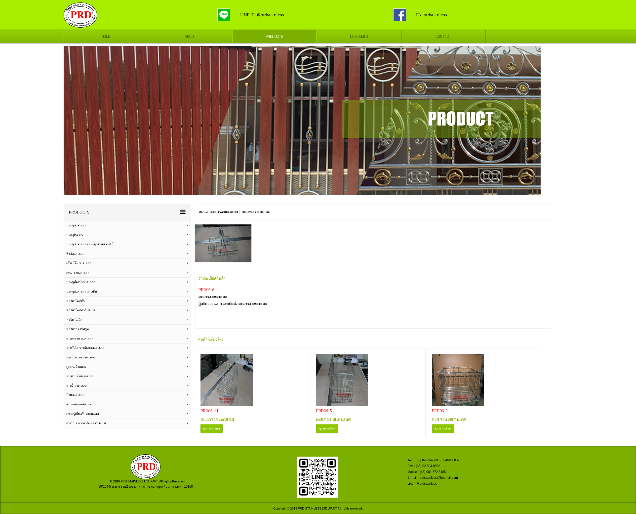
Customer (359, 36)
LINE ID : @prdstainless (262, 14)
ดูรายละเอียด (211, 428)
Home (106, 36)
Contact (443, 36)
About (190, 36)
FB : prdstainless (431, 14)
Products (274, 36)
